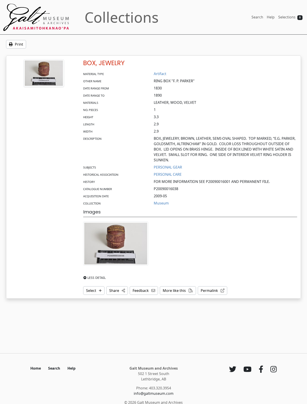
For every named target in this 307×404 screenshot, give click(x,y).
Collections (122, 17)
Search (257, 17)
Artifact (160, 73)
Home (35, 368)
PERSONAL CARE (168, 174)
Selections (289, 17)
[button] (117, 290)
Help (271, 17)
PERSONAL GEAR (168, 167)
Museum (161, 203)
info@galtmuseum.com (154, 393)
